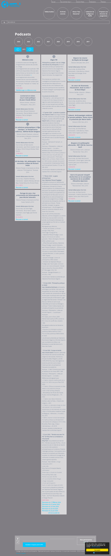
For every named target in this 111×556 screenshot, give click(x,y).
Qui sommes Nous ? (66, 2)
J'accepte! (97, 550)
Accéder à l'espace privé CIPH (34, 545)
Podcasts (103, 2)
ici (31, 75)
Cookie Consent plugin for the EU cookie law (97, 553)
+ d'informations (95, 547)
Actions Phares (80, 2)
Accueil (53, 2)
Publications (93, 2)
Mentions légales (21, 553)
